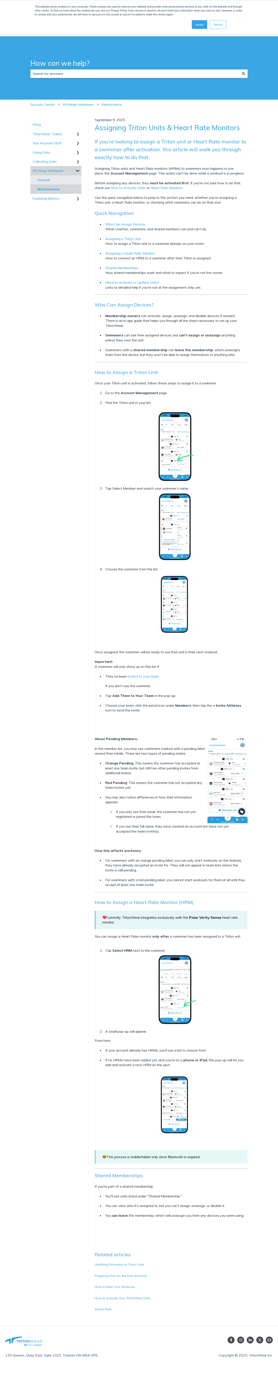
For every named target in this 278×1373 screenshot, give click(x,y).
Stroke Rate (103, 1309)
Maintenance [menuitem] (48, 189)
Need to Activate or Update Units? (132, 282)
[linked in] (250, 1340)
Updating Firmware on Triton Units (119, 1264)
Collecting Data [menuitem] (44, 161)
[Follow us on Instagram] (240, 1340)
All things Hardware (78, 104)
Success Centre (42, 104)
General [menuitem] (43, 180)
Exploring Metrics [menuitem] (46, 198)
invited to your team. (143, 676)
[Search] (243, 73)
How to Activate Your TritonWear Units (123, 1298)
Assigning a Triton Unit (123, 239)
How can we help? (59, 63)
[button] (77, 134)
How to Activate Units (128, 188)
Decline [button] (218, 24)
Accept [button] (199, 24)
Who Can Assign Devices (125, 224)
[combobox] (134, 73)
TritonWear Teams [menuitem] (47, 134)
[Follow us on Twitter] (259, 1340)
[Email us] (269, 1340)
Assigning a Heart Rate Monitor (130, 253)
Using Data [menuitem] (41, 152)
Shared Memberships (121, 268)
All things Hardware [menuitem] (48, 170)
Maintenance (111, 104)
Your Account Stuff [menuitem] (47, 143)
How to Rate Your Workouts (115, 1287)
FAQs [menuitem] (37, 124)
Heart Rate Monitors (167, 188)
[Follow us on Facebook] (231, 1340)
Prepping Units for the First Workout (121, 1276)
